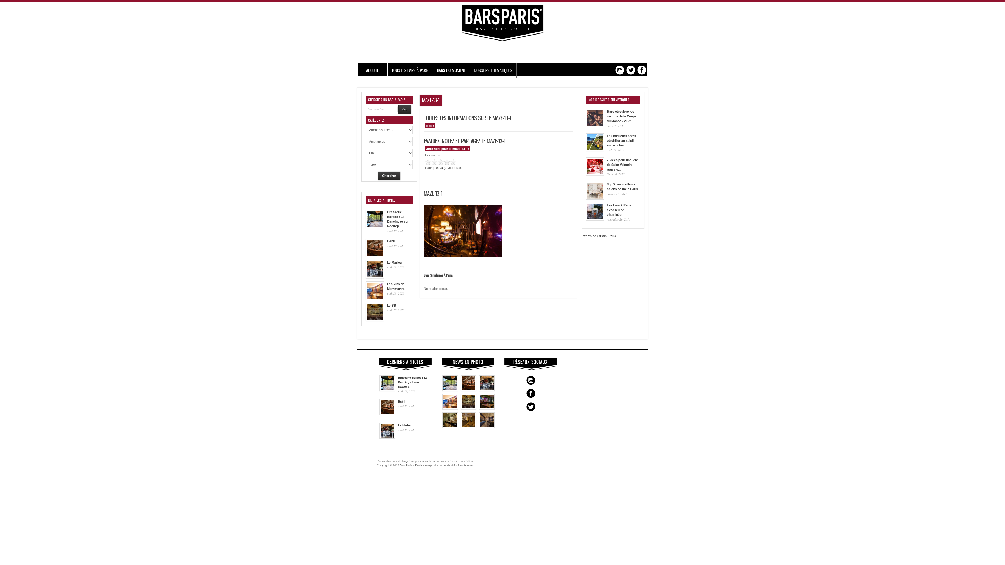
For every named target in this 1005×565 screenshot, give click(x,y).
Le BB (391, 305)
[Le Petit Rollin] (468, 427)
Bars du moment (451, 70)
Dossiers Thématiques (493, 70)
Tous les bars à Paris (410, 70)
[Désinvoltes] (487, 427)
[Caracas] (487, 408)
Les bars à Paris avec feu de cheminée (619, 210)
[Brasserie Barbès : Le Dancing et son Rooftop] (450, 390)
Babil (391, 241)
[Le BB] (468, 408)
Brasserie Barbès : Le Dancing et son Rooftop (398, 219)
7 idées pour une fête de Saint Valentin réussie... (622, 164)
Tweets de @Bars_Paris (599, 236)
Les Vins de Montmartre (396, 286)
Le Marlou (394, 262)
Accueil (372, 70)
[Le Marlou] (487, 390)
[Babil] (468, 390)
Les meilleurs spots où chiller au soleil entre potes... (621, 140)
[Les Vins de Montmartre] (450, 408)
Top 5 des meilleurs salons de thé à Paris (622, 186)
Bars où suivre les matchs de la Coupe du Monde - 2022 (621, 116)
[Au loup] (450, 427)
